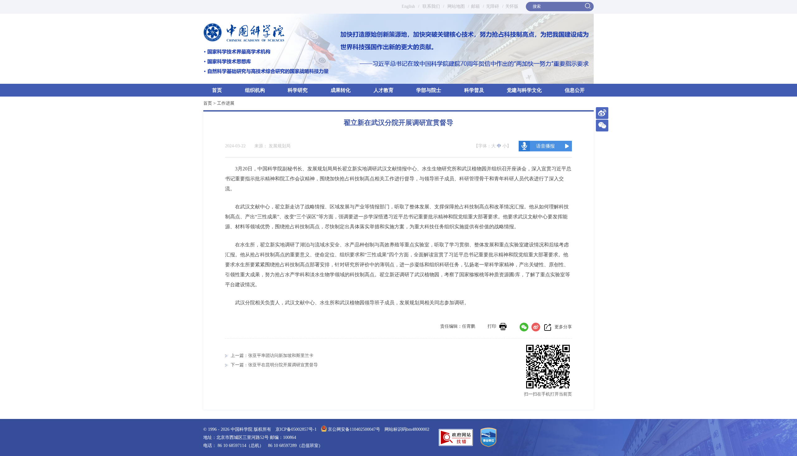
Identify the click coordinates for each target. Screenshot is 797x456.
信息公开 (575, 90)
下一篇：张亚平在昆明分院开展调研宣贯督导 (274, 365)
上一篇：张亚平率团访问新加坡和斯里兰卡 (272, 355)
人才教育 (384, 90)
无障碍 (492, 6)
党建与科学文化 (524, 90)
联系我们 (431, 6)
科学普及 (474, 90)
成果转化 (341, 90)
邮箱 (475, 6)
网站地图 (455, 6)
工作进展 (225, 103)
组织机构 (255, 90)
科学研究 (298, 90)
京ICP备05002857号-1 (296, 429)
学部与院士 (428, 90)
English (408, 6)
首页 (217, 90)
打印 (492, 326)
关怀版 (511, 6)
